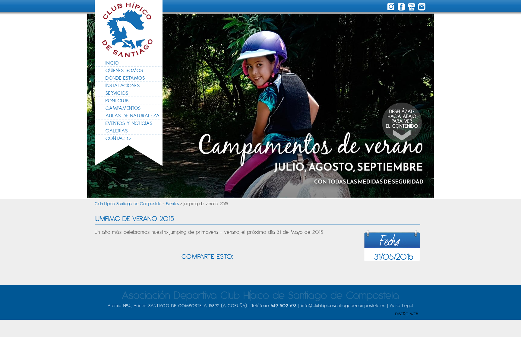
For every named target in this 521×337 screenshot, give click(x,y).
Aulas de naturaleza (133, 115)
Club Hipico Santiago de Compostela (128, 203)
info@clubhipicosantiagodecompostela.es (343, 305)
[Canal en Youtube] (412, 7)
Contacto (118, 138)
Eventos (172, 203)
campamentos (123, 108)
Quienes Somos (124, 70)
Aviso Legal (401, 305)
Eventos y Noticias (129, 123)
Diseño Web (406, 313)
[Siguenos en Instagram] (392, 7)
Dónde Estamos (125, 77)
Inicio (112, 62)
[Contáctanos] (422, 7)
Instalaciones (123, 85)
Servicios (117, 93)
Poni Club (117, 100)
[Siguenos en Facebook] (402, 7)
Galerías (117, 130)
